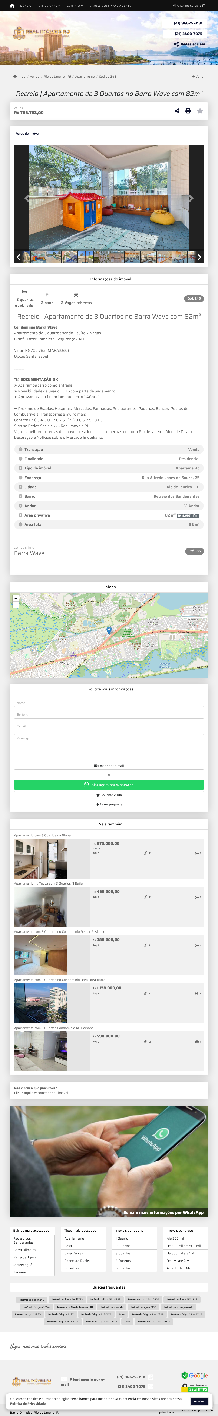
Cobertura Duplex (77, 1260)
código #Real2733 (67, 1299)
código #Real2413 (186, 1314)
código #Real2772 (62, 1321)
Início (21, 76)
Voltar (200, 76)
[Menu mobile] (12, 6)
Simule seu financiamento (111, 6)
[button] (28, 198)
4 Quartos (123, 1260)
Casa (68, 1245)
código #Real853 (105, 1299)
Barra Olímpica (24, 1249)
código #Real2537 (143, 1299)
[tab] (27, 134)
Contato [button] (73, 6)
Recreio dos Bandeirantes (23, 1240)
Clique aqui (22, 1092)
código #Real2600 (154, 1321)
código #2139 (143, 1307)
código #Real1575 (101, 1321)
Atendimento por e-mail (83, 1382)
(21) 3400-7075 (188, 33)
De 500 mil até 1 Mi (181, 1253)
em (75, 1307)
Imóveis (25, 6)
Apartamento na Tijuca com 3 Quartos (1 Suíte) (49, 883)
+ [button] (15, 598)
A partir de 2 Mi (178, 1268)
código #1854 (37, 1307)
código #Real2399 (148, 1314)
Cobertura (72, 1268)
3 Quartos (123, 1253)
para (112, 1307)
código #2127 (61, 1314)
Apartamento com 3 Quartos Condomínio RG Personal (54, 1028)
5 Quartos (123, 1268)
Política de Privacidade (28, 1403)
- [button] (15, 605)
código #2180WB (96, 1314)
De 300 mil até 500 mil (184, 1245)
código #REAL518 (182, 1299)
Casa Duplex (74, 1253)
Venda (34, 76)
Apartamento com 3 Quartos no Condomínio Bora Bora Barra (59, 979)
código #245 (32, 1300)
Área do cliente (189, 6)
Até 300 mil (175, 1238)
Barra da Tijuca (24, 1257)
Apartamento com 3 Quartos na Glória (42, 835)
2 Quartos (123, 1245)
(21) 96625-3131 (188, 23)
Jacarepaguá (22, 1264)
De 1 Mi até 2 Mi (178, 1260)
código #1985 (28, 1314)
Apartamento (85, 76)
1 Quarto (122, 1238)
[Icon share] (149, 1346)
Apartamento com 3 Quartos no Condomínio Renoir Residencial (61, 931)
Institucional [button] (46, 6)
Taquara (19, 1272)
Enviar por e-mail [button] (110, 765)
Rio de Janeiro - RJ (57, 76)
